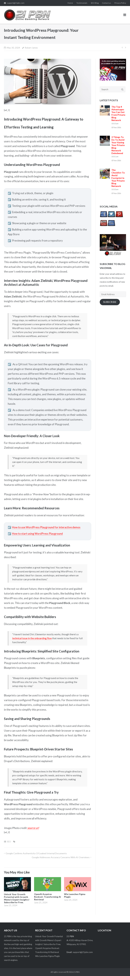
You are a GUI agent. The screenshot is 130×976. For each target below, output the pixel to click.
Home (70, 3)
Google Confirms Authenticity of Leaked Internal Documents (36, 853)
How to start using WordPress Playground (37, 533)
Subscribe (110, 302)
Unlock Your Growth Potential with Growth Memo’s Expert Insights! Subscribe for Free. (49, 940)
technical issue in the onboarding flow (32, 638)
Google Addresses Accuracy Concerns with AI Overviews (61, 857)
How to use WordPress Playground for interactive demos (46, 527)
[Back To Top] (122, 968)
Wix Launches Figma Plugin (47, 956)
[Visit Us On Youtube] (103, 226)
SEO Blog (95, 3)
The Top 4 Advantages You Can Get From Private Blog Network (118, 113)
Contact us (106, 3)
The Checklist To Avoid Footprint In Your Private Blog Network (118, 178)
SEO (9, 841)
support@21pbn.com (15, 3)
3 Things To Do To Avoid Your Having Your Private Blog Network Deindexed (118, 145)
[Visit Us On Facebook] (103, 217)
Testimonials (81, 3)
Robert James (31, 47)
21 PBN (76, 972)
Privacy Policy (120, 3)
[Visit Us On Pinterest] (119, 217)
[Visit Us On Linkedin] (111, 226)
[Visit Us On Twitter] (111, 217)
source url (33, 828)
